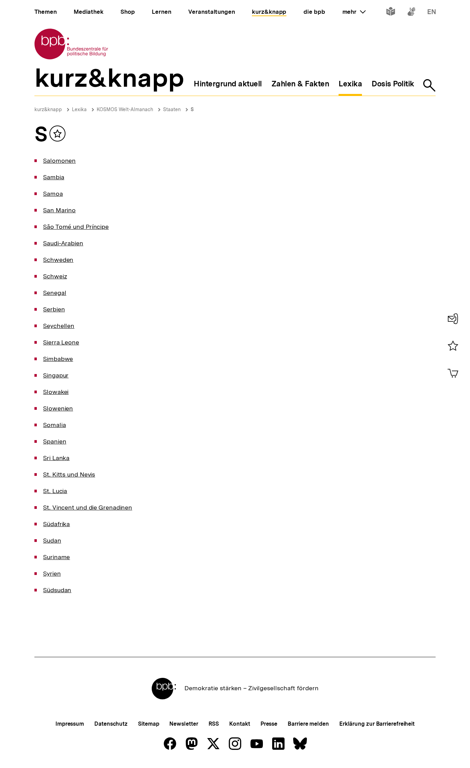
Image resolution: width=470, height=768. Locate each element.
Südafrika (56, 523)
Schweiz (55, 276)
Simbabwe (58, 358)
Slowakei (55, 391)
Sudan (52, 540)
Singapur (55, 375)
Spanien (54, 441)
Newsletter (183, 724)
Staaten (172, 109)
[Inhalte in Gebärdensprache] (411, 13)
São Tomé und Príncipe (76, 226)
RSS (214, 724)
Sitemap (148, 724)
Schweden (58, 259)
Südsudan (57, 590)
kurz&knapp (48, 109)
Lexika (79, 109)
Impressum (69, 724)
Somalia (54, 424)
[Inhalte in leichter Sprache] (390, 13)
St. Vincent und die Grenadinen (87, 507)
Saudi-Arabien (63, 243)
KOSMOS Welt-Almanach (125, 109)
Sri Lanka (56, 457)
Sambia (53, 177)
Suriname (56, 557)
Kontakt (239, 724)
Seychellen (58, 325)
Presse (268, 724)
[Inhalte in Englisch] (432, 13)
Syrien (52, 573)
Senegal (54, 292)
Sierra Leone (61, 342)
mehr (354, 11)
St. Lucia (55, 490)
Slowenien (58, 408)
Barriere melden (308, 724)
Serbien (54, 309)
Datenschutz (111, 724)
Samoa (53, 193)
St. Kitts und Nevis (69, 474)
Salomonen (59, 160)
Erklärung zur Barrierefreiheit (377, 724)
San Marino (59, 210)
